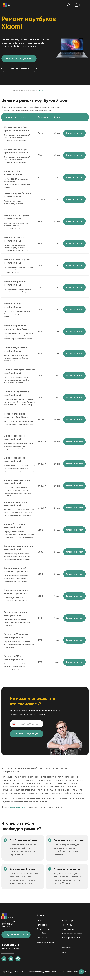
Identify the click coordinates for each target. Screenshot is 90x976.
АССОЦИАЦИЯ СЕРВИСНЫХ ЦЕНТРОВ (8, 924)
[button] (74, 133)
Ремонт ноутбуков (28, 90)
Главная (15, 90)
